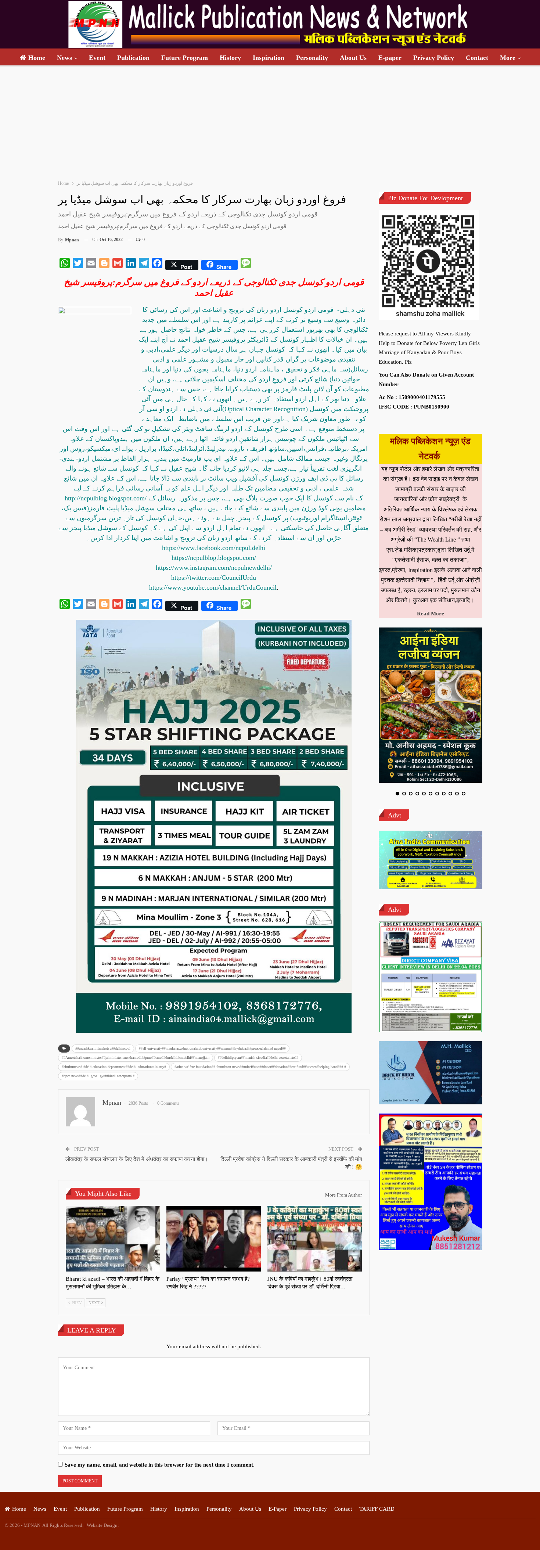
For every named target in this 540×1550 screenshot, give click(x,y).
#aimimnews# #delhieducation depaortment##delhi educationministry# (114, 1067)
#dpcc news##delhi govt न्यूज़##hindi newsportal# (98, 1076)
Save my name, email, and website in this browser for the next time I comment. (160, 1465)
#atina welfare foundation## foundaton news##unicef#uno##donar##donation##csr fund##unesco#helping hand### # (260, 1067)
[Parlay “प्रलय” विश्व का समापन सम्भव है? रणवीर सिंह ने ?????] (213, 1239)
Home (36, 57)
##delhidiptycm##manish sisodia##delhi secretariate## (258, 1057)
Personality (312, 57)
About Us (353, 57)
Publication (133, 57)
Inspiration (268, 57)
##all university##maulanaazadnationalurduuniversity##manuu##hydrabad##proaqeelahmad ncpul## (212, 1048)
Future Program (184, 57)
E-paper (390, 57)
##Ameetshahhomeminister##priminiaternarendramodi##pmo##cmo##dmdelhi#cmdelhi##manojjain (135, 1057)
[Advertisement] (270, 121)
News (64, 57)
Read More (430, 613)
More (507, 57)
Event (97, 57)
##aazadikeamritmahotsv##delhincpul (102, 1048)
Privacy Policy (433, 57)
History (230, 57)
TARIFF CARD (377, 1509)
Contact (477, 57)
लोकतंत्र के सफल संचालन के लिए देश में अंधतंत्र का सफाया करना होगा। (136, 1159)
